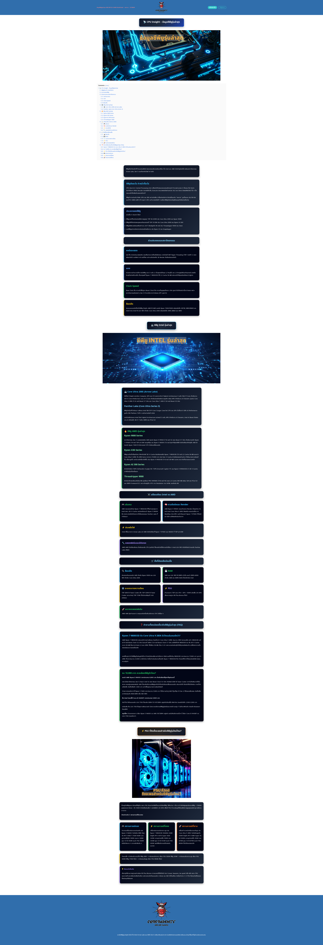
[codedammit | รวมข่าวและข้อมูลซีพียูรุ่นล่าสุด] (161, 7)
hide (107, 85)
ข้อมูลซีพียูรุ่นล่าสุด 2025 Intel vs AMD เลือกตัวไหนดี (110, 7)
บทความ (127, 7)
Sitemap (132, 7)
